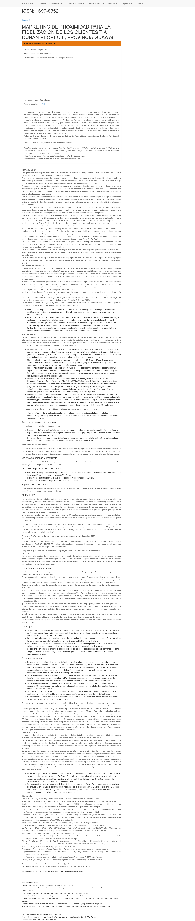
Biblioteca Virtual (95, 3)
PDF (43, 104)
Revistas (112, 3)
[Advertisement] (71, 78)
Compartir (26, 20)
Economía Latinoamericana (48, 3)
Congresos (126, 3)
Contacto (139, 3)
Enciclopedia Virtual (74, 3)
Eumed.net (27, 3)
